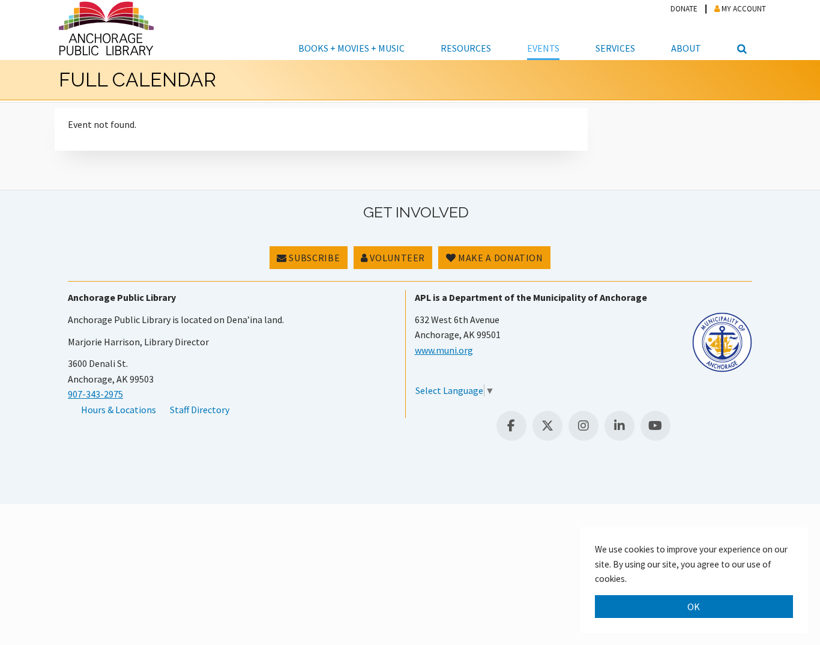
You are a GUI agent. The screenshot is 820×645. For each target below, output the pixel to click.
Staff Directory (199, 410)
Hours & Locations (118, 410)
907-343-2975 (95, 394)
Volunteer (396, 258)
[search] (740, 30)
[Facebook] (511, 426)
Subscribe (313, 258)
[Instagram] (583, 426)
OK (694, 607)
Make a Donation (499, 258)
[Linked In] (619, 426)
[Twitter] (547, 426)
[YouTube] (656, 426)
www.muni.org (444, 350)
